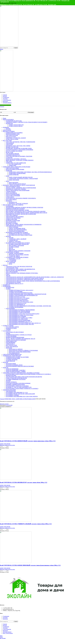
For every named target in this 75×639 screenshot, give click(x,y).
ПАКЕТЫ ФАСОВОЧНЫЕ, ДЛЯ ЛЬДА (16, 159)
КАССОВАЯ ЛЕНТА (11, 199)
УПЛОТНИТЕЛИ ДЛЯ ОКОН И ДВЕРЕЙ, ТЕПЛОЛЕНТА (21, 198)
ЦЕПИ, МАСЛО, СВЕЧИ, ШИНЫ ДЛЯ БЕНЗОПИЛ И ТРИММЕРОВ (23, 224)
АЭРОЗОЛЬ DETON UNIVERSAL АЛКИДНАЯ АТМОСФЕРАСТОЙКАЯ (25, 278)
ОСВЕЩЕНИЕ (7, 286)
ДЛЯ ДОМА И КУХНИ (12, 135)
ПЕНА (7, 181)
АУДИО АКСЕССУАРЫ (12, 139)
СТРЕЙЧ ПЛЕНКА (11, 191)
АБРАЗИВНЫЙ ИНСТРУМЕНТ (14, 225)
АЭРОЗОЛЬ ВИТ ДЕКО (12, 267)
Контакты (5, 618)
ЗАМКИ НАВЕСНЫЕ (11, 219)
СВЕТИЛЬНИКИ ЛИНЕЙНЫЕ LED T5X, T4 (20, 321)
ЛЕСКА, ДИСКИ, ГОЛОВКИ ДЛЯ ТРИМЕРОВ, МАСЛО (20, 338)
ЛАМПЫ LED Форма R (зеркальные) (18, 299)
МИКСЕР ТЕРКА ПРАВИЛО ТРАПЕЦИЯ (19, 250)
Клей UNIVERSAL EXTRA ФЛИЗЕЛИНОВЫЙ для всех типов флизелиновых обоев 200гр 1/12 (30, 565)
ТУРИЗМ (8, 329)
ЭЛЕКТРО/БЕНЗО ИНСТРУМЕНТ (15, 216)
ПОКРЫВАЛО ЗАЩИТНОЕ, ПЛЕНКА (16, 189)
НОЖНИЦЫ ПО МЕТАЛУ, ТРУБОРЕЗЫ (19, 233)
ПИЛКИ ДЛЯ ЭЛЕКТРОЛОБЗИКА (18, 229)
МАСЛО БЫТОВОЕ (11, 222)
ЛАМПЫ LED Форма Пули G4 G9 (17, 303)
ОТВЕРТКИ (12, 262)
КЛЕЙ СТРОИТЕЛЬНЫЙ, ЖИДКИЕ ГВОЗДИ (21, 177)
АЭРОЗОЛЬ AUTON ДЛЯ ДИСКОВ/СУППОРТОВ (19, 266)
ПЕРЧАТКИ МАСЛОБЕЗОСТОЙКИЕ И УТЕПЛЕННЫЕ (23, 350)
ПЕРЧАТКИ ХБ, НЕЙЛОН (15, 349)
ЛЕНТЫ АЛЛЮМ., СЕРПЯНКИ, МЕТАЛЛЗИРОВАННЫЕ (21, 187)
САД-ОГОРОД (6, 330)
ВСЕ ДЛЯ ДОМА (7, 140)
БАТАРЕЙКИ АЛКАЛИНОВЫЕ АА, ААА (17, 392)
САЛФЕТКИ (9, 157)
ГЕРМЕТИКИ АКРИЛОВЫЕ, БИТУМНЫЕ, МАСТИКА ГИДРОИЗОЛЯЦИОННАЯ (30, 172)
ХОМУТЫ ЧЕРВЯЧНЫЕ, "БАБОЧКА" (16, 370)
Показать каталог (4, 403)
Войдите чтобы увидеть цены (7, 445)
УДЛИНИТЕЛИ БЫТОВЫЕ (13, 358)
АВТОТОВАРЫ (7, 130)
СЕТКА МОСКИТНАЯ (12, 346)
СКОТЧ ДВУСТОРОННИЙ (13, 195)
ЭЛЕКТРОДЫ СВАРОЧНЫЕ (13, 218)
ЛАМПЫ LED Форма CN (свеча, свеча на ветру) (21, 290)
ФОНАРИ (5, 362)
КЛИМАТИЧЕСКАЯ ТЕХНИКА (14, 132)
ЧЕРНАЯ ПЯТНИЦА (8, 119)
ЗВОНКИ (8, 380)
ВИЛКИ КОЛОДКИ (11, 375)
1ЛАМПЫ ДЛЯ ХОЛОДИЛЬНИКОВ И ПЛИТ (20, 292)
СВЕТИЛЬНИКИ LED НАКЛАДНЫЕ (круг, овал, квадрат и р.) (25, 323)
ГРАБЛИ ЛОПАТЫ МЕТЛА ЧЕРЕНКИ (16, 340)
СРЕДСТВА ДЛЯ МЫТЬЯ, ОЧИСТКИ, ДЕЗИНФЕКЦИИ (20, 141)
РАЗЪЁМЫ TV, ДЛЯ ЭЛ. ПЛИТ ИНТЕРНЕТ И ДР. (18, 387)
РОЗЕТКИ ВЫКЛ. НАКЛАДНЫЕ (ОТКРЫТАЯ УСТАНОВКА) (22, 388)
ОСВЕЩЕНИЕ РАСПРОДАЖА (14, 120)
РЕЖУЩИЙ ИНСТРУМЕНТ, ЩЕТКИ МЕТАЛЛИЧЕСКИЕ (21, 214)
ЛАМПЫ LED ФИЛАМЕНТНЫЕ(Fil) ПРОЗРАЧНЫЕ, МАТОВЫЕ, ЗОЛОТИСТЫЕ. (30, 305)
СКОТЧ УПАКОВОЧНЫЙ (13, 194)
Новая (4, 118)
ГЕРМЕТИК (9, 170)
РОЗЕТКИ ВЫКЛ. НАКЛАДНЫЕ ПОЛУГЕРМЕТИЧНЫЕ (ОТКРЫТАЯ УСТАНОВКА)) (28, 374)
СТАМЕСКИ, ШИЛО (14, 256)
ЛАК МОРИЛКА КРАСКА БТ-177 (14, 283)
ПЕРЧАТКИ (9, 347)
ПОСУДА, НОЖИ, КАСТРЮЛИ (14, 151)
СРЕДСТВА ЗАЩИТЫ (12, 215)
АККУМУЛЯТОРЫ (11, 391)
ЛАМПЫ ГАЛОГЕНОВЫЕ (15, 291)
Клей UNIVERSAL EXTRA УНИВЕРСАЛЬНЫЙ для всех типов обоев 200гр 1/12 (26, 524)
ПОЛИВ (8, 333)
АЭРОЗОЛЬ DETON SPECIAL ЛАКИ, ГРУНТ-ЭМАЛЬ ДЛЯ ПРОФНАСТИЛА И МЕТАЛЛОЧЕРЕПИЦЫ (33, 281)
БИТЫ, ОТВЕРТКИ (11, 261)
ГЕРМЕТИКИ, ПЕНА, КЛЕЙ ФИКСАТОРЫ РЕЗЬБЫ (16, 166)
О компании (6, 616)
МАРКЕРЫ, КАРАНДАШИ (13, 220)
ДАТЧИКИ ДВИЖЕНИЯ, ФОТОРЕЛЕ (16, 379)
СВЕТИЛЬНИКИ (10, 308)
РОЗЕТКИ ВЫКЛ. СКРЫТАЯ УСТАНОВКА (17, 386)
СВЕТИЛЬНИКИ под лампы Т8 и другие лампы (21, 315)
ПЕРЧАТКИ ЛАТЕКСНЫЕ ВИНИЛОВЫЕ (20, 351)
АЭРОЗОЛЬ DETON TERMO (13, 282)
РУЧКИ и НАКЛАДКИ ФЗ (15, 126)
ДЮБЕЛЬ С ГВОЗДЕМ (14, 241)
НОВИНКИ (6, 127)
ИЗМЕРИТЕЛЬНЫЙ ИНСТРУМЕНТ (15, 208)
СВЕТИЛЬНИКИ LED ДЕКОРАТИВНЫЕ (19, 311)
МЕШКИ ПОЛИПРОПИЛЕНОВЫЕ (15, 337)
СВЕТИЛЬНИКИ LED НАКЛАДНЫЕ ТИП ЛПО (21, 324)
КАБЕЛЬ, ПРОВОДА (11, 382)
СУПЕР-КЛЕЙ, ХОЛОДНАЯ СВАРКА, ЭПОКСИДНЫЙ (23, 178)
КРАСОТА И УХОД (11, 136)
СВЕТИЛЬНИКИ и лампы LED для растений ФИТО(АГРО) (24, 313)
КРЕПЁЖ (8, 236)
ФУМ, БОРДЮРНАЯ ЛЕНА (13, 186)
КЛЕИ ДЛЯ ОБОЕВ (14, 180)
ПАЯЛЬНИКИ (9, 206)
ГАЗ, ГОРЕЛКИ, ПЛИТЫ (12, 326)
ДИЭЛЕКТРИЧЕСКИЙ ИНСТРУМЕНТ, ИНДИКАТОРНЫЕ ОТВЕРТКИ (24, 207)
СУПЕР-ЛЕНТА (10, 197)
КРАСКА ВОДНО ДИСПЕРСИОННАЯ (16, 270)
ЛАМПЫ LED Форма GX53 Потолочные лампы (21, 302)
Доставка (5, 617)
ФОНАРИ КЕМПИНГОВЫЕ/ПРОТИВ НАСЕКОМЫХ (20, 366)
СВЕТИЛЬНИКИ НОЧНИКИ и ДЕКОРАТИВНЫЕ (22, 309)
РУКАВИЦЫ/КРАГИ (14, 353)
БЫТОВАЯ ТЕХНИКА (9, 131)
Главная (2, 399)
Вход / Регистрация (8, 633)
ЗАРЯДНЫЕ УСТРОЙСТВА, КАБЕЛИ (16, 138)
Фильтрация (31, 112)
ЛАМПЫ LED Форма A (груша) (17, 296)
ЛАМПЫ (8, 288)
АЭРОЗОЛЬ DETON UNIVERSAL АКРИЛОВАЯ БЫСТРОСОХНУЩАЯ (24, 279)
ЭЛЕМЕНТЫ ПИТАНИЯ (9, 389)
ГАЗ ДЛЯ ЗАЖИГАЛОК (15, 164)
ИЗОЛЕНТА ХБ (13, 202)
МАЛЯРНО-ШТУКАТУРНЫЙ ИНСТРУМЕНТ (18, 242)
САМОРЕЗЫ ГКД (13, 240)
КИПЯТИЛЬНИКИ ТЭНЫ (12, 134)
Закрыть (2, 106)
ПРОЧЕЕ (8, 128)
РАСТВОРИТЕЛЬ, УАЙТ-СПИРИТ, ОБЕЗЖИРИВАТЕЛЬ (20, 269)
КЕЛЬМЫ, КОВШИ (14, 246)
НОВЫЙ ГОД (6, 284)
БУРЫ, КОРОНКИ (13, 227)
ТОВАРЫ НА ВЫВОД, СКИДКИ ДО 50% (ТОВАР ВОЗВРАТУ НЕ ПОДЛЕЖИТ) (26, 122)
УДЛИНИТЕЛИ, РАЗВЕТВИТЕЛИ (12, 355)
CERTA (8, 274)
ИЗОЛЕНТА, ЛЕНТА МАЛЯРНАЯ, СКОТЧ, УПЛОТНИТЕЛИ (19, 185)
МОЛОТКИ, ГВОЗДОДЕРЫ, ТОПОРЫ (19, 254)
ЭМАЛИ (8, 275)
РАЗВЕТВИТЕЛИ (10, 361)
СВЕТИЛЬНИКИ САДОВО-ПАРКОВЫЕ (19, 312)
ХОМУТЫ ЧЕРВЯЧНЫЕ (12, 368)
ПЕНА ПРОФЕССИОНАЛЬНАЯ (17, 183)
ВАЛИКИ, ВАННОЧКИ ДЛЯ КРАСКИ (19, 244)
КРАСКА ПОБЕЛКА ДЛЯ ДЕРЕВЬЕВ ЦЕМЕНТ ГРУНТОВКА (22, 273)
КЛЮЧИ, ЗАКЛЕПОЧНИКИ (16, 253)
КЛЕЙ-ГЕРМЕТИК (14, 174)
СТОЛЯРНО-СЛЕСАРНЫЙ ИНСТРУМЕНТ (17, 257)
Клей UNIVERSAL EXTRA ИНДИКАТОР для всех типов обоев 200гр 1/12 (23, 482)
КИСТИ (11, 248)
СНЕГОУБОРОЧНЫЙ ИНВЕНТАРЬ (12, 354)
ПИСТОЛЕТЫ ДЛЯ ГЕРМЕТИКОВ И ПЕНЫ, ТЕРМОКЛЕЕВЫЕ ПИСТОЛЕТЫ (26, 212)
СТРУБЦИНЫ (12, 260)
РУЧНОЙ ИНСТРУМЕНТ (12, 252)
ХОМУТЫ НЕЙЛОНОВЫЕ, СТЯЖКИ (15, 371)
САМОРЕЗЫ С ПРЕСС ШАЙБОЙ (17, 239)
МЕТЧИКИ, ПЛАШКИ (12, 223)
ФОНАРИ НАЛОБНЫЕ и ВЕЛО (14, 365)
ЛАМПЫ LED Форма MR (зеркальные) (19, 300)
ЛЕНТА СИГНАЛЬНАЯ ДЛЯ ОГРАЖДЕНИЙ (17, 190)
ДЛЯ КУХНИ (9, 144)
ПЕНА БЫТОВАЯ (13, 182)
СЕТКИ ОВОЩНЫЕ (11, 336)
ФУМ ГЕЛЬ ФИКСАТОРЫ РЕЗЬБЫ (15, 169)
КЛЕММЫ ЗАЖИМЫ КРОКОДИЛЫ (15, 384)
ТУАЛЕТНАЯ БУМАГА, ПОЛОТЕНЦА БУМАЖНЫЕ (19, 149)
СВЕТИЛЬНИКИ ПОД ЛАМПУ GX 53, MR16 (20, 317)
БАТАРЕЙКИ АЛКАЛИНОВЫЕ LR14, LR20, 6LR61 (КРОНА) (22, 396)
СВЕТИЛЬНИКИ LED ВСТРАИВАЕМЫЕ (19, 320)
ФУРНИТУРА (9, 123)
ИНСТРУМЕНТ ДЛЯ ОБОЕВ (16, 245)
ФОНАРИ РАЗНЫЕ (11, 363)
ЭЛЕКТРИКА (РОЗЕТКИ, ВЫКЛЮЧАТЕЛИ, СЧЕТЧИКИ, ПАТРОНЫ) (21, 372)
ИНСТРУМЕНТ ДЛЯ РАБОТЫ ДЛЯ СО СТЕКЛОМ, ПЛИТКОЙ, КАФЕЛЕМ (25, 211)
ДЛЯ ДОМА (9, 161)
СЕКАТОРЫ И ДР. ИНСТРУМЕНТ (15, 332)
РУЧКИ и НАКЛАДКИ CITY (16, 124)
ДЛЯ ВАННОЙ (10, 143)
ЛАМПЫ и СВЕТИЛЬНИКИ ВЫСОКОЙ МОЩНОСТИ (23, 295)
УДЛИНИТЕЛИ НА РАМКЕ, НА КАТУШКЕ (17, 357)
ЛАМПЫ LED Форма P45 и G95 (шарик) (19, 298)
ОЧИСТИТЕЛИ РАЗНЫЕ (12, 168)
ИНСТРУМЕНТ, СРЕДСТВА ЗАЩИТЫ (13, 204)
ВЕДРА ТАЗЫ (9, 152)
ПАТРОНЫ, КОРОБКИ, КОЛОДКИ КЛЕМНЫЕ (18, 383)
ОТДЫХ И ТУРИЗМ (8, 325)
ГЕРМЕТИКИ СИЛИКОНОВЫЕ (17, 173)
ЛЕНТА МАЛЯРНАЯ (11, 193)
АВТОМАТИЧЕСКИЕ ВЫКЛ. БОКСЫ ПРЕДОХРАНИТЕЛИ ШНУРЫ (24, 376)
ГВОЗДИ (11, 237)
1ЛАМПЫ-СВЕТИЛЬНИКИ (16, 307)
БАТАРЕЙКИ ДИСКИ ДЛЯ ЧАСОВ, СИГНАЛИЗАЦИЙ (20, 393)
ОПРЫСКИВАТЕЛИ (11, 341)
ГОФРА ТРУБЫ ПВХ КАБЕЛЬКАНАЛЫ (16, 378)
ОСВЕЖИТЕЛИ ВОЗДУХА (13, 155)
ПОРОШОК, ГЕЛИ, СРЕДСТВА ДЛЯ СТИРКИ (18, 145)
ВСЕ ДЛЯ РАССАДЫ (11, 345)
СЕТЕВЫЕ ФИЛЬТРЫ (11, 359)
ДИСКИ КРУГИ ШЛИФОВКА (17, 231)
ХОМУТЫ (5, 367)
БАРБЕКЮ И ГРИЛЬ (11, 328)
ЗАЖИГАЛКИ (12, 165)
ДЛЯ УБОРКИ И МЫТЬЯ (12, 153)
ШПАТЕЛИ (12, 249)
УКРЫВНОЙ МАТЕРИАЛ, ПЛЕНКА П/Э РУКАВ (18, 334)
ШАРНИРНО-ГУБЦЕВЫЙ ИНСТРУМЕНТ (17, 232)
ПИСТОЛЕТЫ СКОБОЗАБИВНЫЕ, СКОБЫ (17, 210)
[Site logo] (9, 46)
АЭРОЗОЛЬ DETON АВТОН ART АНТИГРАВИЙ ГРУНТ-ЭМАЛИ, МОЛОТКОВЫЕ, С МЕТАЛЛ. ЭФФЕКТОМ (35, 277)
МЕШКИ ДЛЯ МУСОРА (12, 147)
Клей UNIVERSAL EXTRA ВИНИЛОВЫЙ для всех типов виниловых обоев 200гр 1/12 (28, 441)
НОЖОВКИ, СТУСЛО (14, 258)
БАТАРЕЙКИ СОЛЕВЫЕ (12, 395)
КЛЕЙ (7, 176)
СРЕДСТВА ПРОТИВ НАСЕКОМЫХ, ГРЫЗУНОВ (19, 156)
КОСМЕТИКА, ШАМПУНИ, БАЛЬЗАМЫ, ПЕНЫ (19, 148)
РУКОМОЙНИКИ (10, 342)
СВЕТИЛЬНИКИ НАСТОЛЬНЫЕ (17, 316)
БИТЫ (10, 263)
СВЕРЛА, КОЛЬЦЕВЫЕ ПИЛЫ (17, 228)
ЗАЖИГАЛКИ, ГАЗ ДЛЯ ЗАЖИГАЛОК (16, 162)
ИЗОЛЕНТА (9, 201)
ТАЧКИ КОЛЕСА (10, 344)
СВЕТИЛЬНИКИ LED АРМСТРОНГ (18, 319)
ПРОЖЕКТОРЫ (10, 287)
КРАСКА (5, 265)
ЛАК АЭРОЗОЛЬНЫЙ (12, 271)
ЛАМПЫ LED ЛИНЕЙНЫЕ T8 (17, 304)
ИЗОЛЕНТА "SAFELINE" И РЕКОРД (18, 203)
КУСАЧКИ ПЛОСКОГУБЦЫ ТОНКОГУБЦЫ (20, 235)
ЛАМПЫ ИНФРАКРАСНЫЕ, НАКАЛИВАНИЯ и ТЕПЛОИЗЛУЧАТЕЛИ (27, 294)
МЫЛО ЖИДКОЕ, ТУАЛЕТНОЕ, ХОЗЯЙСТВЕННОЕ (19, 160)
